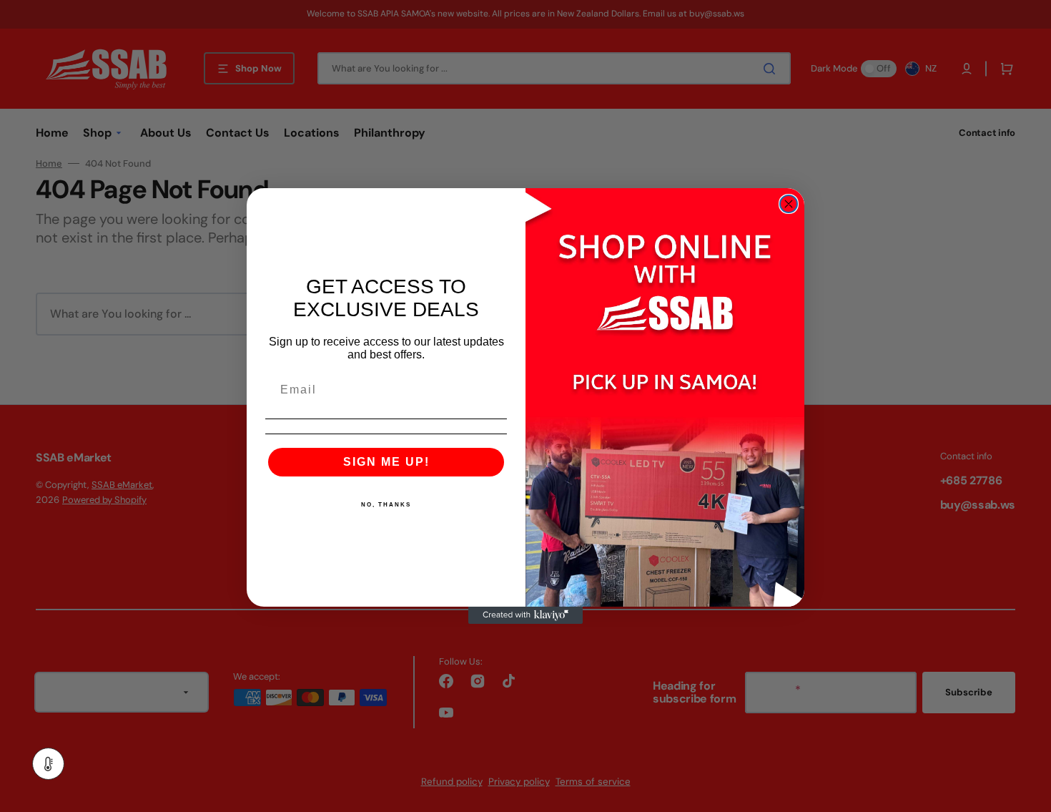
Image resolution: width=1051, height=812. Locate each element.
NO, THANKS (386, 505)
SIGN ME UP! (386, 462)
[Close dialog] (788, 203)
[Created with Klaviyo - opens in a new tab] (525, 615)
